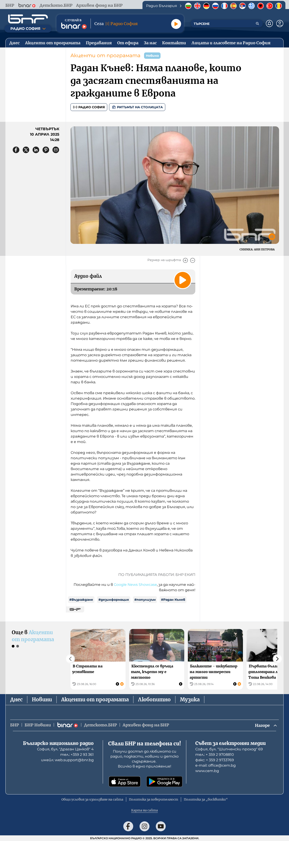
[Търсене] (257, 23)
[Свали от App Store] (124, 781)
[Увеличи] (185, 260)
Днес (16, 699)
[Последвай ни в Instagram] (144, 826)
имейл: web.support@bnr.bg (67, 760)
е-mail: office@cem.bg (215, 765)
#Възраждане (81, 600)
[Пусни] (176, 24)
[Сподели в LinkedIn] (36, 149)
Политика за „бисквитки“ (206, 799)
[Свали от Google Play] (164, 781)
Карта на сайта (144, 810)
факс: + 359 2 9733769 (214, 760)
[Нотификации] (269, 23)
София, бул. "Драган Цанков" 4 (65, 749)
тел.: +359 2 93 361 (77, 754)
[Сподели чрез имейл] (55, 149)
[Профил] (280, 23)
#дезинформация (113, 600)
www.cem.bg (207, 771)
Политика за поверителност (153, 799)
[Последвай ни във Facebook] (128, 826)
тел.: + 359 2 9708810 (214, 754)
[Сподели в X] (26, 149)
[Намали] (192, 260)
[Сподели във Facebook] (16, 149)
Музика (190, 699)
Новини (42, 699)
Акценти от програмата (105, 55)
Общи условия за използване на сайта (92, 799)
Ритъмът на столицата (140, 107)
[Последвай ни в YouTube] (160, 826)
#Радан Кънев (173, 600)
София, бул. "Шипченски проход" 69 (229, 749)
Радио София (91, 107)
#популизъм (145, 600)
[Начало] (28, 19)
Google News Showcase (135, 584)
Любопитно (154, 699)
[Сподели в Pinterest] (45, 149)
